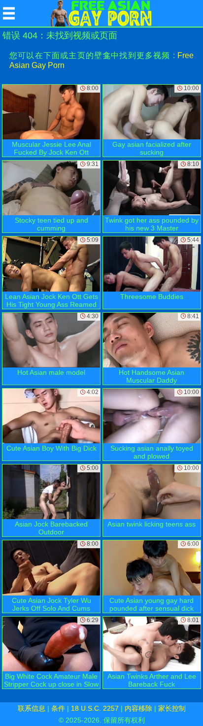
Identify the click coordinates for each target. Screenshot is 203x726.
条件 (58, 708)
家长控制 (172, 708)
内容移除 (138, 708)
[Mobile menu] (9, 13)
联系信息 (31, 708)
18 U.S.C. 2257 (95, 708)
